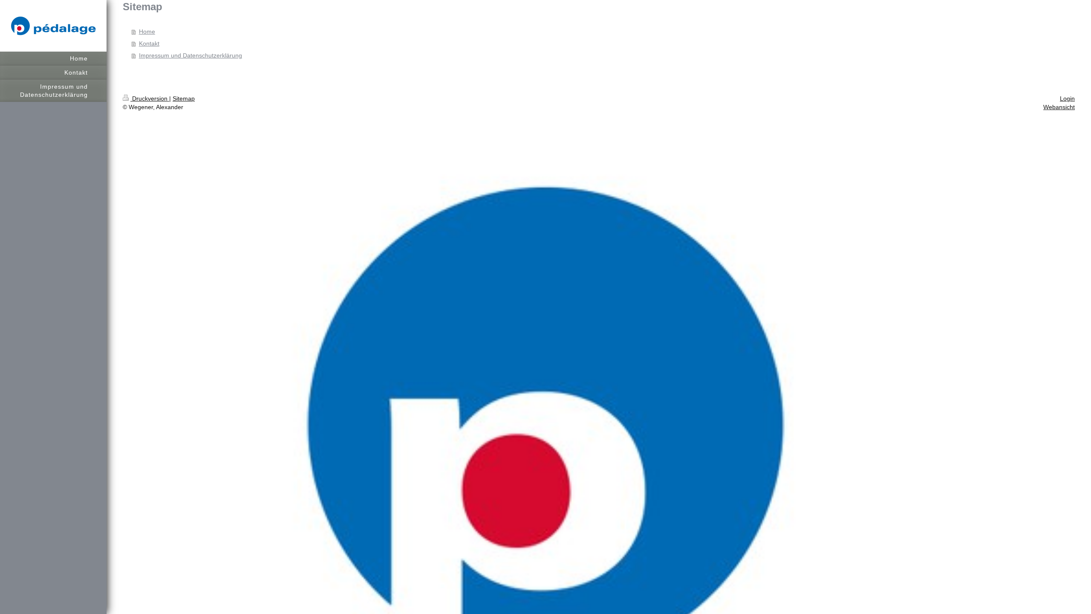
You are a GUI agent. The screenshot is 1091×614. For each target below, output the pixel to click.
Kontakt (149, 43)
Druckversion (149, 98)
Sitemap (184, 98)
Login (1067, 98)
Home (147, 31)
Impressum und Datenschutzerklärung (190, 55)
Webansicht (1059, 107)
